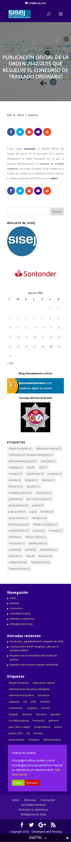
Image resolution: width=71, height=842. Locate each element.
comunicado (35, 473)
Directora (16, 486)
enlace (54, 178)
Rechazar (32, 783)
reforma (15, 537)
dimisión (48, 480)
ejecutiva (33, 486)
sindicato (15, 556)
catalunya (16, 467)
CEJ (31, 467)
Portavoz (55, 530)
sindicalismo (48, 549)
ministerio (39, 518)
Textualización (40, 562)
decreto (15, 480)
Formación (43, 492)
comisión (15, 473)
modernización (19, 530)
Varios (33, 115)
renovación (17, 543)
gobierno (15, 499)
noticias (39, 530)
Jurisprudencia (18, 505)
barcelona (48, 461)
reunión (15, 549)
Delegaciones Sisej (21, 624)
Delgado (31, 480)
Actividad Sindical (20, 613)
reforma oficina (35, 537)
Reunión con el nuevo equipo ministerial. (34, 664)
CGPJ (43, 467)
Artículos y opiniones (22, 618)
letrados (46, 511)
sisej (30, 556)
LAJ (33, 511)
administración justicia (23, 461)
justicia (37, 505)
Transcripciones (19, 568)
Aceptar (18, 783)
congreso (55, 473)
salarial (30, 549)
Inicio (13, 598)
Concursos (16, 608)
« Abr (10, 363)
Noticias (14, 603)
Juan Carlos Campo (38, 499)
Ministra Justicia (19, 524)
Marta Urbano (18, 518)
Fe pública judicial (20, 492)
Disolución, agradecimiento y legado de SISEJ (36, 641)
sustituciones (18, 562)
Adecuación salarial (48, 448)
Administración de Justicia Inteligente (31, 455)
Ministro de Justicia (45, 524)
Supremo (45, 556)
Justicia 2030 (17, 511)
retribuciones (38, 543)
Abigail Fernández (20, 448)
